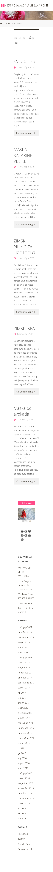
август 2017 (24, 687)
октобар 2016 (25, 733)
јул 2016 (22, 748)
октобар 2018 (25, 632)
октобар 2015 (25, 793)
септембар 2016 (26, 738)
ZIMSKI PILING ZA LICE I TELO (24, 246)
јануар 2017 (24, 717)
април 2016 (23, 763)
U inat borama (25, 603)
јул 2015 (22, 808)
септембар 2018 (26, 637)
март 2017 (23, 707)
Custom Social (25, 849)
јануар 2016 (24, 778)
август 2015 (24, 803)
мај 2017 (22, 697)
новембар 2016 (26, 727)
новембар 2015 (26, 788)
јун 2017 (22, 692)
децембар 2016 (25, 722)
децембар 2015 (25, 783)
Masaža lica (24, 62)
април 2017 (23, 702)
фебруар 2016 (25, 773)
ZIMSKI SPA (24, 328)
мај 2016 (22, 758)
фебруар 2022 (25, 627)
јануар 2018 (24, 662)
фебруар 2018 (25, 657)
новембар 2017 (26, 672)
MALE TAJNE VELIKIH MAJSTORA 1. (24, 572)
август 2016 (24, 743)
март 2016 (23, 768)
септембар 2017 (26, 682)
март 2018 (23, 652)
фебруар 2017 (25, 712)
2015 (8, 23)
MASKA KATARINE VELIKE (23, 155)
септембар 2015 (26, 798)
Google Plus (24, 844)
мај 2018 (22, 647)
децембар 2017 (25, 667)
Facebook (23, 833)
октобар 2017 (25, 677)
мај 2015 (22, 818)
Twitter (21, 838)
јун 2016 (22, 753)
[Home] (1, 23)
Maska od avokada (23, 411)
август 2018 (24, 642)
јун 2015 (22, 813)
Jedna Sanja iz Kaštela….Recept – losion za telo (26, 585)
